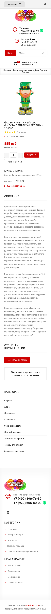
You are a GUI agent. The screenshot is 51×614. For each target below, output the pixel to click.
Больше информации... (15, 186)
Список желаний (15, 582)
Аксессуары (9, 419)
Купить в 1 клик (15, 162)
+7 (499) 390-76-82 (29, 33)
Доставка (12, 529)
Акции (7, 407)
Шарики (8, 400)
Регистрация (13, 571)
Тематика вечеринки (14, 438)
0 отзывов (21, 132)
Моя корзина (13, 577)
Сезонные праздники (14, 451)
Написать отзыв (19, 360)
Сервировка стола (12, 426)
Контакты (12, 540)
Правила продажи (15, 546)
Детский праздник (13, 432)
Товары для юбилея (13, 445)
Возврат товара (15, 535)
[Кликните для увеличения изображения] (25, 99)
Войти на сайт (14, 566)
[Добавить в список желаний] (25, 136)
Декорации (9, 413)
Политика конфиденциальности (22, 551)
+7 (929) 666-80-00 (29, 30)
